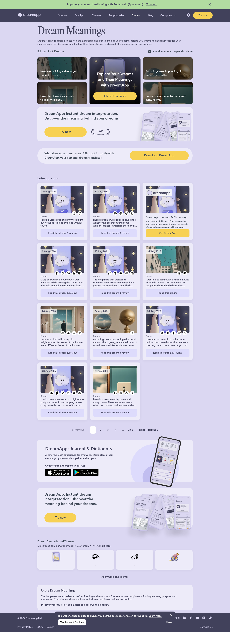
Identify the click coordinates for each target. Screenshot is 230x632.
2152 (130, 429)
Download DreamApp (159, 155)
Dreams (136, 15)
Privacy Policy (25, 626)
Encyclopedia (116, 15)
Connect (151, 4)
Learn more (155, 615)
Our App (79, 15)
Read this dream (167, 293)
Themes (96, 15)
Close (169, 622)
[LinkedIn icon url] (184, 618)
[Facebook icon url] (190, 618)
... (123, 429)
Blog (150, 15)
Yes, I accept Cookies (72, 622)
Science (62, 15)
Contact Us (206, 626)
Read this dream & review (62, 233)
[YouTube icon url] (197, 618)
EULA (40, 626)
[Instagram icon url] (203, 618)
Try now (203, 15)
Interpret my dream (115, 96)
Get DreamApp (167, 233)
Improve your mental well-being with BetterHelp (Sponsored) (105, 4)
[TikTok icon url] (210, 618)
